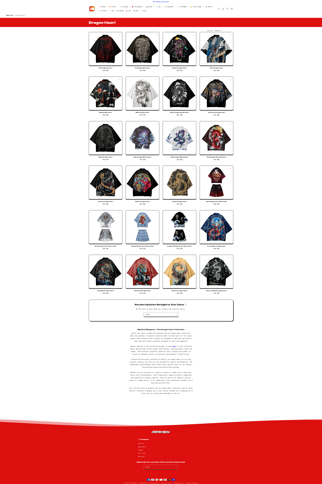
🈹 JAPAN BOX (133, 483)
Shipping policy (179, 483)
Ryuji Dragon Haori (105, 112)
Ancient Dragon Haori (105, 201)
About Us (141, 443)
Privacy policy (154, 483)
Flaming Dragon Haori (142, 68)
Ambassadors (142, 446)
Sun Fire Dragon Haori (179, 290)
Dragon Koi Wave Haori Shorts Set (179, 246)
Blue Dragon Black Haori (142, 157)
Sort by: (210, 30)
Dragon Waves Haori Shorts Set (142, 246)
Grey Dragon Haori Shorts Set (105, 246)
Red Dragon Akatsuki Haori (216, 157)
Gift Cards (141, 453)
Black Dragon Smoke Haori (179, 112)
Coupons (140, 450)
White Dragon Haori (142, 112)
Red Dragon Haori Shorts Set (216, 201)
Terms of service (166, 483)
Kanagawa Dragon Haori (105, 290)
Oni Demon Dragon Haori (216, 112)
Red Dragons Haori (105, 68)
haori (174, 346)
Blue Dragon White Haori (179, 157)
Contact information (192, 483)
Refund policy (143, 483)
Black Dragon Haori (105, 157)
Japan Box (10, 15)
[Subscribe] (176, 314)
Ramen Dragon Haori (142, 201)
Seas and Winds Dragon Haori (216, 290)
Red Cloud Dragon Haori (142, 290)
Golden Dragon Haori (179, 201)
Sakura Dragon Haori (179, 68)
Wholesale (141, 456)
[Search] (219, 9)
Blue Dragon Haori (216, 68)
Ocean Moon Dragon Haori (216, 246)
